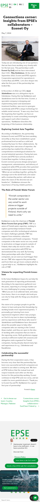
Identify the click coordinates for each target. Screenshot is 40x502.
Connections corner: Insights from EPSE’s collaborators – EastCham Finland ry (29, 402)
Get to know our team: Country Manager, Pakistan (9, 401)
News (33, 389)
